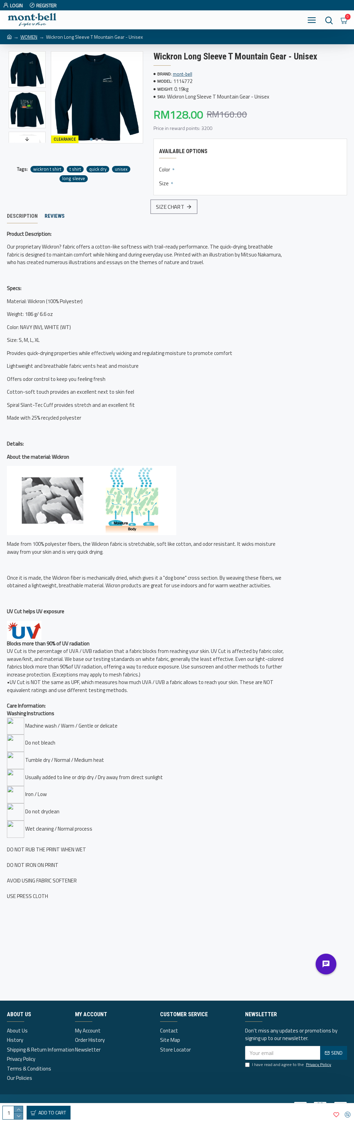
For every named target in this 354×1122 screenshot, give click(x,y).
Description (22, 216)
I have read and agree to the (291, 1065)
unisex (121, 169)
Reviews (55, 216)
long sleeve (73, 178)
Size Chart (169, 206)
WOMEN (28, 36)
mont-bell (182, 74)
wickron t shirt (47, 169)
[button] (91, 139)
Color (165, 170)
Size (164, 183)
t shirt (75, 169)
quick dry (97, 169)
